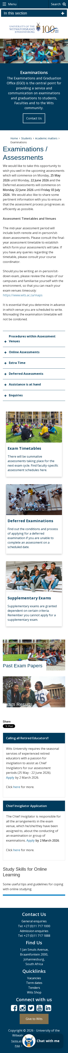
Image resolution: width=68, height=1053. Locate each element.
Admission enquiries (34, 931)
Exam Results (17, 704)
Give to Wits (34, 1019)
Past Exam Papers (22, 665)
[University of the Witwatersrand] (34, 28)
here (16, 787)
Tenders (34, 988)
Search (56, 4)
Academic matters (46, 138)
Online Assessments (24, 352)
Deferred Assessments (26, 374)
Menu (11, 4)
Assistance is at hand (25, 384)
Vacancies (34, 978)
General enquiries (34, 921)
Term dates (34, 983)
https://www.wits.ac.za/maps (22, 295)
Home (14, 138)
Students (26, 138)
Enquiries (16, 395)
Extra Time (17, 363)
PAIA (17, 1046)
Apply (10, 777)
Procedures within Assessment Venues (32, 338)
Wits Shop (34, 992)
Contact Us (34, 118)
